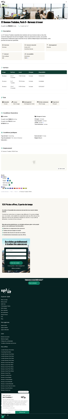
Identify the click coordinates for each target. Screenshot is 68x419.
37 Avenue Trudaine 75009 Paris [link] (26, 191)
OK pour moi (22, 412)
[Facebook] (4, 415)
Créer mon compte (15, 262)
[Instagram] (7, 415)
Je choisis (8, 412)
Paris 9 (16, 191)
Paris (12, 191)
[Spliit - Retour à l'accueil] (3, 2)
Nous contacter (33, 283)
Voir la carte (62, 168)
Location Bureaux (5, 191)
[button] (66, 1)
